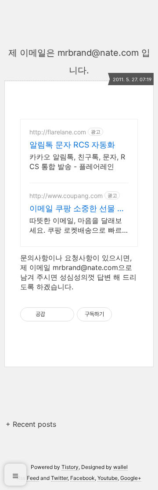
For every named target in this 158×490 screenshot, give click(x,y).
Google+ (130, 478)
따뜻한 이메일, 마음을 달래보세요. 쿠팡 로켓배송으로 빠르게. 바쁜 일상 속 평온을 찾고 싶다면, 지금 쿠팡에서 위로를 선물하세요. (79, 225)
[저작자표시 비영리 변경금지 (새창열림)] (124, 314)
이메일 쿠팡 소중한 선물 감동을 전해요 (77, 209)
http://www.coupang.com (66, 195)
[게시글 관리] (64, 314)
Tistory (70, 467)
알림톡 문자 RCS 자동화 (72, 144)
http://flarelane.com (57, 132)
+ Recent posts (31, 424)
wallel (120, 467)
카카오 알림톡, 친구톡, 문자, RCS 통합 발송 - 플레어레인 (77, 161)
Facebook (82, 478)
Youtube (107, 478)
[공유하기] (53, 314)
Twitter (59, 478)
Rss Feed (28, 478)
